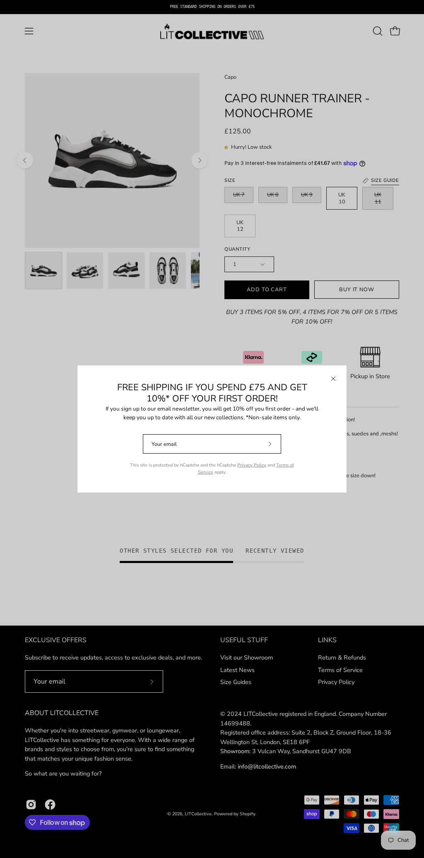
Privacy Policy (251, 465)
